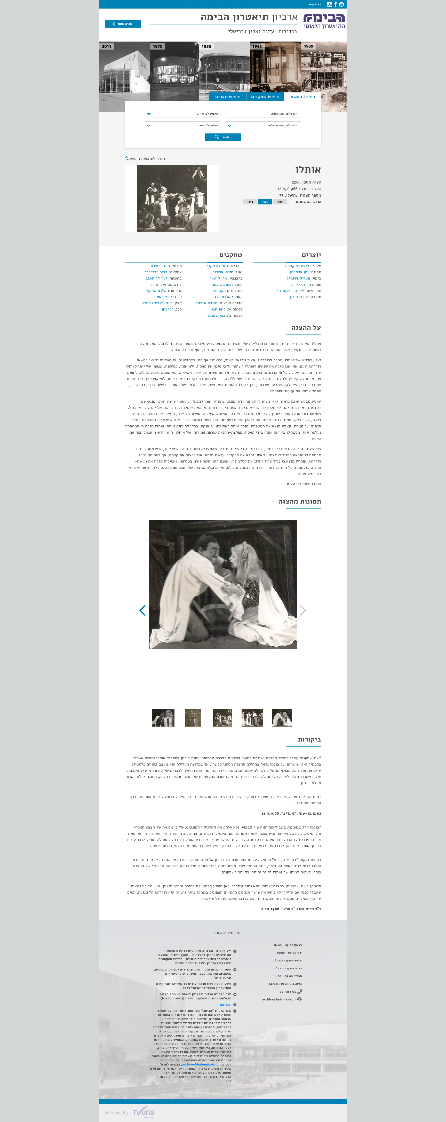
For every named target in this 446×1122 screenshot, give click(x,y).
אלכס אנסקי (156, 290)
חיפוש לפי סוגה (208, 125)
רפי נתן (167, 309)
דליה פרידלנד (156, 272)
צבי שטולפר (215, 315)
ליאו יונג (218, 309)
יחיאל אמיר (162, 297)
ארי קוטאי (218, 278)
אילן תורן (158, 284)
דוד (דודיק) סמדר (157, 303)
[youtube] (341, 4)
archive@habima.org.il (279, 999)
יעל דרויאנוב (156, 278)
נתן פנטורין (299, 297)
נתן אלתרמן (299, 272)
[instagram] (329, 4)
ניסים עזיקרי (217, 266)
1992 (250, 202)
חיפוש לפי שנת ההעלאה (282, 125)
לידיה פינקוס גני (290, 290)
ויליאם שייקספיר (298, 266)
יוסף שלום (157, 266)
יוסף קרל (298, 284)
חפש (225, 137)
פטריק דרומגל (298, 278)
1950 (280, 202)
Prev (300, 610)
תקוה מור (218, 290)
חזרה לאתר (124, 24)
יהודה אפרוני (206, 303)
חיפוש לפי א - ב (207, 114)
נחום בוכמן (222, 284)
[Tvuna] (225, 1113)
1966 (265, 202)
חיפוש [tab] (302, 96)
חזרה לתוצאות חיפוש (147, 158)
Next (144, 610)
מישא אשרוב (222, 272)
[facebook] (335, 4)
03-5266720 (288, 991)
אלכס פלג (222, 297)
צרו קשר (313, 4)
